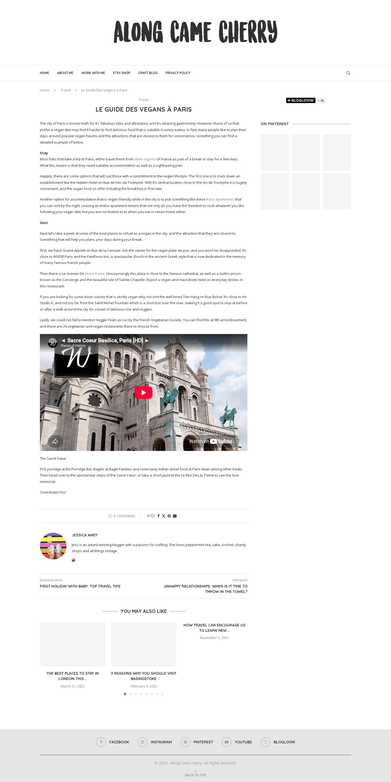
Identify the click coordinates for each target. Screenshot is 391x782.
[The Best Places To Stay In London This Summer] (73, 644)
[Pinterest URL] (274, 152)
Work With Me (93, 73)
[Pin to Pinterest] (169, 515)
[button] (47, 658)
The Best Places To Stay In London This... (73, 676)
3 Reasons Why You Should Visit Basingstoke (143, 676)
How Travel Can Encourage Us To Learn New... (215, 628)
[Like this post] (152, 515)
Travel (66, 90)
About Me (65, 73)
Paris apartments (220, 199)
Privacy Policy (178, 73)
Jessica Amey (84, 535)
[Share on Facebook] (158, 515)
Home (44, 73)
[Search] (348, 73)
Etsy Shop (121, 73)
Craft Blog (148, 73)
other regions (145, 159)
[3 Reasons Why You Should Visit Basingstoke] (144, 644)
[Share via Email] (175, 515)
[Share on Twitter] (163, 515)
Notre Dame (95, 273)
